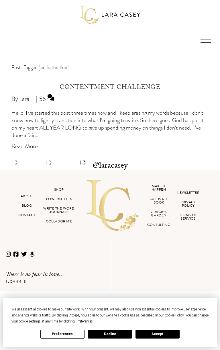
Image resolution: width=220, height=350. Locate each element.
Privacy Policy (188, 204)
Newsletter (188, 192)
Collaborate (59, 221)
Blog (27, 205)
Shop (59, 189)
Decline (110, 334)
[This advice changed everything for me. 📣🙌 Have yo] (49, 163)
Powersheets (59, 199)
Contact (26, 215)
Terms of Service (188, 216)
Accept (158, 334)
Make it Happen (159, 187)
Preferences (62, 334)
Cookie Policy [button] (174, 315)
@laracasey (110, 166)
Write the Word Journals (58, 210)
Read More (24, 146)
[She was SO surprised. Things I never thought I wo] (82, 163)
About (27, 196)
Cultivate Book (159, 200)
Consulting (158, 224)
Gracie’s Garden (159, 213)
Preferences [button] (84, 321)
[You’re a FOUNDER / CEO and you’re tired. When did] (15, 163)
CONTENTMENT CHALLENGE (110, 88)
